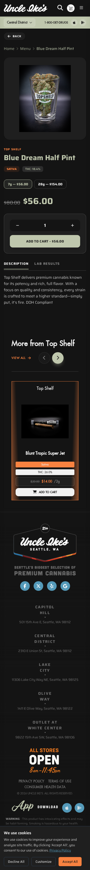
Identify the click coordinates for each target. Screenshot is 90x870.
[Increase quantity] (72, 225)
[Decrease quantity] (17, 225)
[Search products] (60, 8)
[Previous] (44, 358)
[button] (45, 440)
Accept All (70, 861)
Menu (25, 49)
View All (19, 358)
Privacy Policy (60, 850)
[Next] (58, 358)
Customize (44, 861)
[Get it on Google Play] (82, 22)
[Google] (65, 586)
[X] (38, 586)
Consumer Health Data (45, 787)
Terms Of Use (59, 781)
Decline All (16, 861)
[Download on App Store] (74, 22)
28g (50, 184)
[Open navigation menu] (81, 8)
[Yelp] (52, 586)
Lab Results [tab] (47, 263)
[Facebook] (25, 586)
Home (9, 49)
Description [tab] (16, 263)
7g (18, 184)
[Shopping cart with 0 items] (71, 8)
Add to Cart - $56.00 (45, 241)
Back (17, 36)
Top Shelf (45, 388)
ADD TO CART (48, 492)
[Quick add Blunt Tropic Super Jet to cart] (67, 447)
